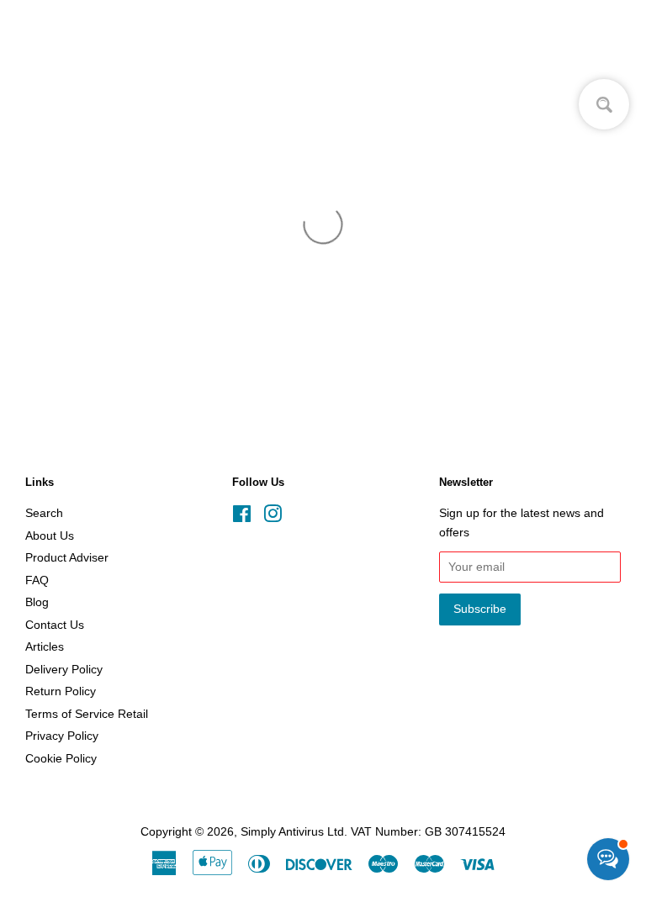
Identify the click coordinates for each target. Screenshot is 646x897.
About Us (49, 536)
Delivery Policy (64, 669)
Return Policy (60, 691)
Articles (44, 647)
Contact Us (54, 625)
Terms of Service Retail (86, 714)
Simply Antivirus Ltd (292, 832)
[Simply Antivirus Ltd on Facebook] (242, 517)
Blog (37, 602)
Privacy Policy (61, 736)
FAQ (37, 580)
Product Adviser (67, 557)
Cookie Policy (61, 758)
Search (44, 513)
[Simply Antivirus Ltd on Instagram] (272, 517)
